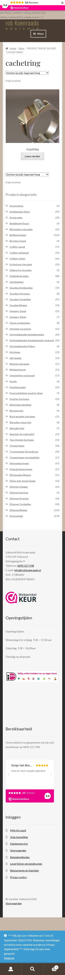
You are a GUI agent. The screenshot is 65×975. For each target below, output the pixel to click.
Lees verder (32, 156)
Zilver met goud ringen (23, 480)
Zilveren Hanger (19, 486)
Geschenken (17, 281)
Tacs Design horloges (22, 439)
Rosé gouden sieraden (22, 416)
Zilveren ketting (19, 492)
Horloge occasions (20, 328)
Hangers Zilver (18, 317)
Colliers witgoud (19, 252)
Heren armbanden (20, 322)
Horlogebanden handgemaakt (27, 334)
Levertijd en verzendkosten (26, 863)
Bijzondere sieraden (21, 229)
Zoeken (32, 969)
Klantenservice (19, 843)
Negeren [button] (9, 958)
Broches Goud (18, 240)
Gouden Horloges (20, 293)
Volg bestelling (19, 837)
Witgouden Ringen (20, 474)
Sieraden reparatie (20, 422)
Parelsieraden (18, 387)
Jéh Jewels (15, 358)
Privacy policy (18, 877)
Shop (21, 48)
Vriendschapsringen (21, 469)
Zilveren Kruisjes (19, 498)
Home (13, 48)
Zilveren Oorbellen (20, 504)
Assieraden (16, 217)
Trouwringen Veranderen (24, 451)
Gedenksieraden (19, 276)
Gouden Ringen (18, 305)
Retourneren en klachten (24, 870)
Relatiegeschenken (20, 404)
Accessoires (16, 205)
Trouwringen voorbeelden (24, 457)
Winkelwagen (50, 966)
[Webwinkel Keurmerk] (21, 597)
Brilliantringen (18, 235)
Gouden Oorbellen (20, 299)
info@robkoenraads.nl (27, 570)
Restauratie (16, 410)
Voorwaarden (18, 850)
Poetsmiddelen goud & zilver (26, 393)
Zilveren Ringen (18, 510)
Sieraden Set (17, 428)
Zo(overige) (16, 515)
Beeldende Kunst (19, 223)
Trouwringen (17, 445)
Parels (13, 381)
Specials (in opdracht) (22, 434)
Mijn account (11, 969)
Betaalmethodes (20, 857)
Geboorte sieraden (21, 270)
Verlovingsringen (19, 463)
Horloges (15, 352)
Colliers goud (17, 246)
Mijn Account (18, 830)
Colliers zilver (17, 258)
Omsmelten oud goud (22, 375)
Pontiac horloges (19, 399)
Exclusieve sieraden (21, 264)
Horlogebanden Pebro (22, 346)
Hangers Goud (18, 311)
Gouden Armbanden (21, 287)
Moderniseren (18, 369)
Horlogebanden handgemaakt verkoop (32, 340)
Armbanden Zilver (20, 211)
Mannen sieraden (19, 363)
